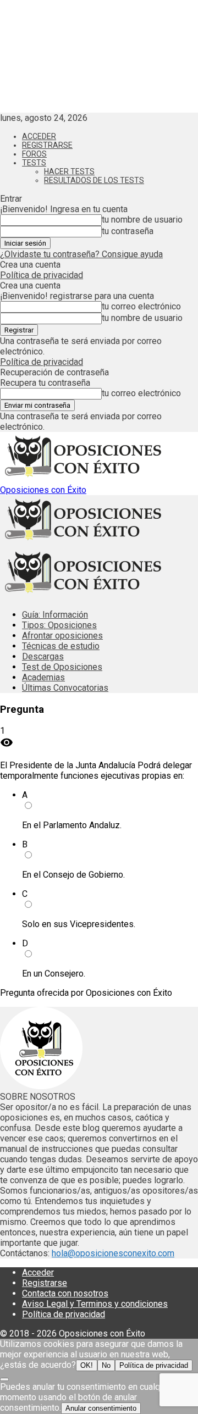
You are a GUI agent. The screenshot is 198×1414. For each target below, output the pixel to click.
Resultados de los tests (94, 180)
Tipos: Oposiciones (59, 625)
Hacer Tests (69, 171)
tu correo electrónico (141, 306)
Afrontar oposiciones (62, 635)
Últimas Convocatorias (65, 688)
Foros (34, 153)
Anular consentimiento (100, 1408)
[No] (4, 1379)
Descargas (43, 656)
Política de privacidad (41, 275)
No (106, 1365)
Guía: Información (55, 614)
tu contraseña (127, 231)
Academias (43, 677)
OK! (86, 1365)
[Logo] (82, 542)
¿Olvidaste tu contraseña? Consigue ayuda (81, 254)
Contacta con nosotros (65, 1293)
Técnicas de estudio (61, 646)
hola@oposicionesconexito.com (113, 1253)
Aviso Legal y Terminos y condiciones (95, 1304)
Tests (34, 162)
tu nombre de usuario (142, 219)
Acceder (39, 136)
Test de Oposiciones (62, 667)
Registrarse (47, 145)
